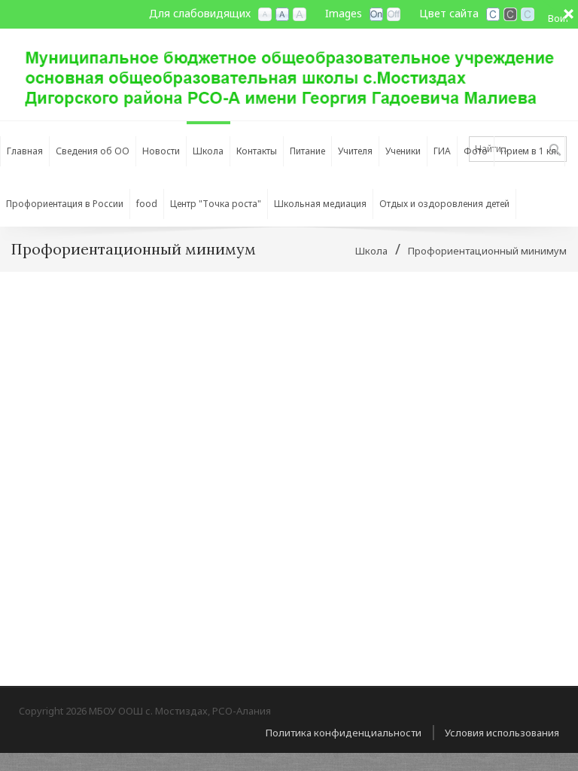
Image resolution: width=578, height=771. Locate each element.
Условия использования (502, 732)
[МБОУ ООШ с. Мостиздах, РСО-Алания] (289, 73)
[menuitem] (93, 147)
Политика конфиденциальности (343, 732)
